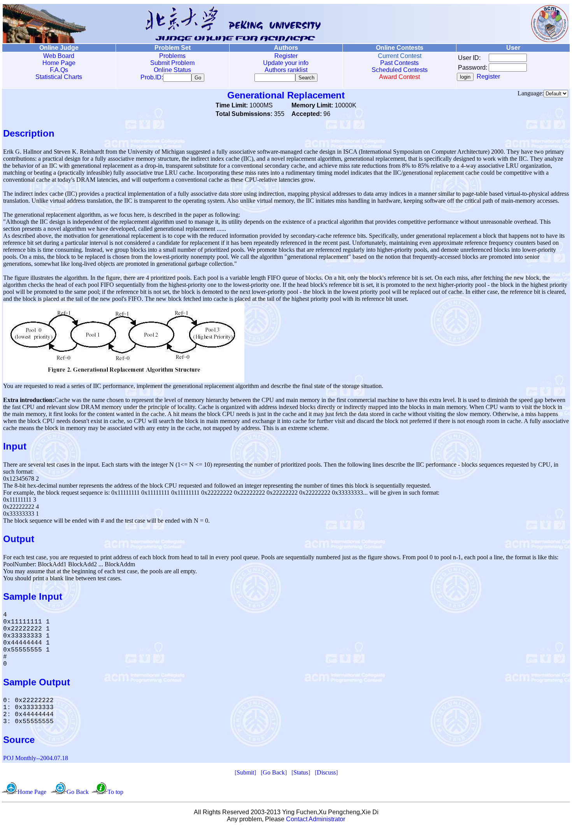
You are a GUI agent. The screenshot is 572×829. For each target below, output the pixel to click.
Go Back (274, 772)
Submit (245, 772)
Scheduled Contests (400, 70)
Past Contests (399, 63)
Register (286, 56)
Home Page (58, 63)
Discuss (326, 772)
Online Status (172, 70)
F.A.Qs (59, 70)
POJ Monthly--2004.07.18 (35, 758)
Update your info (286, 63)
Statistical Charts (58, 77)
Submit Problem (172, 63)
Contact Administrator (315, 819)
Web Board (58, 56)
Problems (172, 56)
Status (300, 772)
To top (115, 792)
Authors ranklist (286, 70)
